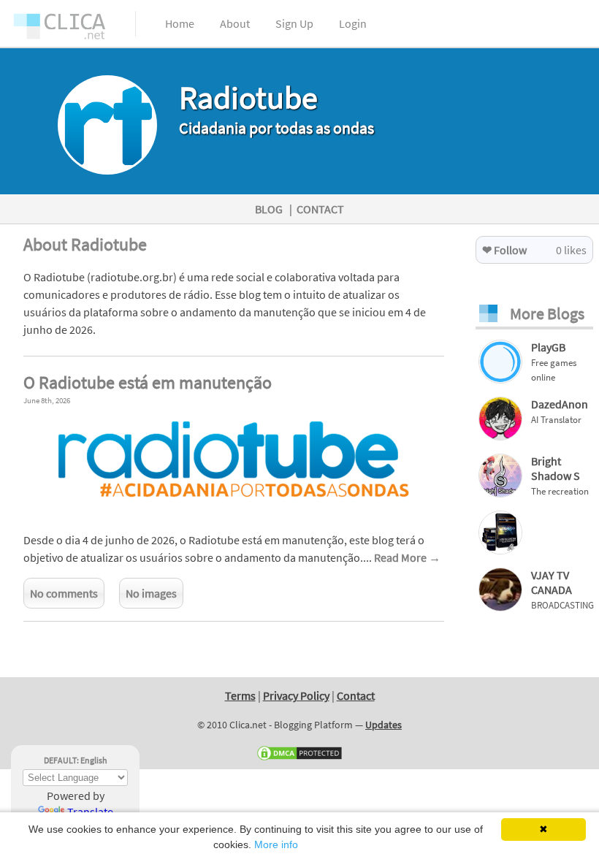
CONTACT (320, 209)
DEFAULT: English (75, 760)
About (235, 23)
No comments (64, 593)
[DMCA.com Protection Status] (299, 758)
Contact (356, 695)
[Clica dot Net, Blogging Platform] (73, 29)
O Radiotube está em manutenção (147, 382)
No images (151, 593)
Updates (383, 724)
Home (179, 23)
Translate (90, 811)
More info (276, 844)
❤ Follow (504, 250)
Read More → (407, 557)
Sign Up (294, 23)
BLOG (269, 209)
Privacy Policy (296, 695)
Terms (240, 695)
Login (353, 23)
